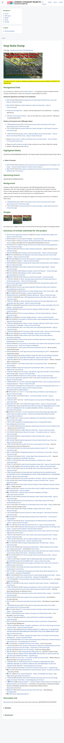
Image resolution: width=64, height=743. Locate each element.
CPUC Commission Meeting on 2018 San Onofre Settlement (35, 313)
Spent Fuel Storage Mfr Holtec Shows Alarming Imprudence (36, 468)
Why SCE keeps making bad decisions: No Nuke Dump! (33, 543)
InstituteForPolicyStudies (14, 410)
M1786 (10, 105)
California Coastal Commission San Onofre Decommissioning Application (37, 245)
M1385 (10, 645)
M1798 (10, 639)
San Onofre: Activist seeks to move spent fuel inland (33, 363)
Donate (61, 2)
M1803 (11, 382)
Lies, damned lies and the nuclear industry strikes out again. (35, 593)
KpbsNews (17, 337)
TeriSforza (22, 345)
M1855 (10, 319)
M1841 (11, 456)
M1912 (11, 255)
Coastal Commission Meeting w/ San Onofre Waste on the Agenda (37, 418)
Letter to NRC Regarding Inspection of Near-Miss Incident (35, 297)
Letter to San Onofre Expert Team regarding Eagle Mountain (35, 327)
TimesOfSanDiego (18, 615)
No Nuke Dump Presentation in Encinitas (30, 478)
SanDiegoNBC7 (11, 519)
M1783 (11, 444)
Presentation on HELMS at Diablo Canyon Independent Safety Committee (38, 319)
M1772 (11, 464)
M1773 (11, 460)
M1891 (11, 279)
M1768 (10, 480)
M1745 (11, 134)
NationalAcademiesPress (14, 688)
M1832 (11, 335)
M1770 (11, 468)
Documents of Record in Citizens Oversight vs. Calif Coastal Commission (38, 128)
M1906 (10, 327)
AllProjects (8, 16)
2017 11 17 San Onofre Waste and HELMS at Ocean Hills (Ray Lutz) (38, 392)
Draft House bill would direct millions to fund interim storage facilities (38, 621)
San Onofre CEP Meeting (25, 239)
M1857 (10, 386)
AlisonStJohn (10, 337)
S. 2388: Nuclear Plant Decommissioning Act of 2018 (32, 347)
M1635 (10, 597)
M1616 (10, 621)
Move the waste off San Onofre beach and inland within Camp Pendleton (38, 263)
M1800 (11, 678)
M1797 (10, 422)
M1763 (10, 478)
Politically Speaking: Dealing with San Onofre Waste (33, 517)
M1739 (11, 563)
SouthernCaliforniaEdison (19, 167)
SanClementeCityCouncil (14, 502)
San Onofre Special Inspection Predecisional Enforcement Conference (37, 287)
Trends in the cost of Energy (26, 649)
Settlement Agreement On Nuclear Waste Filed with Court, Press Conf (37, 100)
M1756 (10, 128)
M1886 (11, 291)
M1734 (10, 547)
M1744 (11, 555)
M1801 (11, 661)
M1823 (11, 376)
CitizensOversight (17, 102)
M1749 (10, 169)
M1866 (10, 313)
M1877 (11, 297)
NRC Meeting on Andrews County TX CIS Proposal (32, 271)
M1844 (11, 331)
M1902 (10, 271)
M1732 (11, 617)
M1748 (10, 165)
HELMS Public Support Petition (31, 404)
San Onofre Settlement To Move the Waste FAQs (32, 105)
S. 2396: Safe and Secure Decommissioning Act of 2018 (34, 351)
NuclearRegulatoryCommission (16, 275)
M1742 (10, 601)
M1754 (11, 587)
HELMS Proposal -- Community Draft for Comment (33, 396)
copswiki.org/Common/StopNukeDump (21, 50)
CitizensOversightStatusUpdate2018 (18, 283)
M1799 (10, 579)
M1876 (11, 690)
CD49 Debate (22, 293)
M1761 (11, 521)
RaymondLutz (35, 647)
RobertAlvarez (48, 408)
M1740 (10, 567)
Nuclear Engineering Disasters (20, 694)
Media (50, 2)
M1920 (10, 253)
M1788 (10, 430)
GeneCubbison (52, 517)
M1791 (10, 674)
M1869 (10, 309)
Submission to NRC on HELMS (28, 376)
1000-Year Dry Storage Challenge (16, 116)
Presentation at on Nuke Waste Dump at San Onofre (33, 504)
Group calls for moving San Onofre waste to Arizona (34, 583)
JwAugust (18, 573)
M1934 (10, 239)
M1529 (11, 668)
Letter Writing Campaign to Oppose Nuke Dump (32, 508)
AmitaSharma (32, 553)
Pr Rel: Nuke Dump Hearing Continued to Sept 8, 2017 (33, 448)
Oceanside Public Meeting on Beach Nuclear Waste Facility (36, 496)
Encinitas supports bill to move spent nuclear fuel (32, 597)
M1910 (10, 293)
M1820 (11, 355)
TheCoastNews (11, 365)
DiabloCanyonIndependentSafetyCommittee (41, 414)
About (55, 2)
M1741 (11, 583)
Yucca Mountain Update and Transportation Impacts (34, 359)
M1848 (10, 412)
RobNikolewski (11, 341)
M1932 (10, 241)
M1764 (11, 488)
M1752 (10, 670)
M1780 (10, 448)
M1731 (11, 559)
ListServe (8, 702)
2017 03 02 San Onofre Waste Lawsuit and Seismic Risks (35, 555)
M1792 (10, 657)
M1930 (9, 245)
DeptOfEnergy (20, 428)
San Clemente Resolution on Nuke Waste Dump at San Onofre (37, 500)
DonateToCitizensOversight (19, 144)
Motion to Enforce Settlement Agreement (31, 249)
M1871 (11, 301)
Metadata (8, 708)
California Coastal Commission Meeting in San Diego (33, 492)
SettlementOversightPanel (14, 110)
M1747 (11, 535)
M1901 (10, 273)
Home (6, 14)
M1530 (11, 653)
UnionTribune (19, 171)
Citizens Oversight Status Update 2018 (46, 283)
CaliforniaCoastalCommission (15, 494)
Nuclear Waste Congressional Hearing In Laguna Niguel (34, 267)
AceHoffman (56, 593)
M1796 (10, 426)
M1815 (10, 363)
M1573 (11, 625)
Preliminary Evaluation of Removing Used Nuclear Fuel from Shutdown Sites (39, 426)
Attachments (9, 715)
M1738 (11, 575)
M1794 (10, 418)
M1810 (10, 368)
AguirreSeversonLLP (13, 126)
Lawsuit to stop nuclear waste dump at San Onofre (41, 124)
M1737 (10, 571)
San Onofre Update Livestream (28, 317)
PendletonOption (28, 91)
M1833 (10, 339)
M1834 (10, 343)
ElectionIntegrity (9, 31)
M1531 (11, 635)
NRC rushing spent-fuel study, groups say (30, 651)
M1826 (9, 347)
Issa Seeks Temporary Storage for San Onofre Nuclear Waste (35, 613)
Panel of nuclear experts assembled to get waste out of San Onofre (37, 339)
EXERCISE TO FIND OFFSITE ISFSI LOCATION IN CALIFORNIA (36, 617)
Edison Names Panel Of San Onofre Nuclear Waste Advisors (36, 335)
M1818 (11, 359)
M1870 (11, 305)
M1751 (10, 525)
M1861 (11, 317)
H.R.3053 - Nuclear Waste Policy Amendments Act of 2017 (35, 456)
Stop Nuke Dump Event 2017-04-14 (28, 525)
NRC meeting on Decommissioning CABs (30, 253)
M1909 (10, 267)
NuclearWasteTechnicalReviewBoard (17, 390)
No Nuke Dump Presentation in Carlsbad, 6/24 (32, 460)
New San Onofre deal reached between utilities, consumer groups (36, 368)
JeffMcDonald (11, 171)
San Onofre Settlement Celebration (28, 430)
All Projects (44, 3)
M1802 (10, 649)
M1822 (11, 372)
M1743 (10, 609)
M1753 (10, 643)
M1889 (10, 287)
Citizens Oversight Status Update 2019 (46, 235)
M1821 (11, 400)
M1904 (10, 694)
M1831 (11, 333)
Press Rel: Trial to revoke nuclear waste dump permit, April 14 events (38, 535)
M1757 (10, 504)
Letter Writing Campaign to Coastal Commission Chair (33, 480)
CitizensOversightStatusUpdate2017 (18, 378)
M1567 (11, 629)
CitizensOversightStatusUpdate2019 (18, 235)
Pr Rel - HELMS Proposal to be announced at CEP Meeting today (37, 400)
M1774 (10, 452)
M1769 (11, 472)
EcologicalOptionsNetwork (14, 416)
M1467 (10, 651)
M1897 (11, 277)
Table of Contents (10, 160)
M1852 (11, 323)
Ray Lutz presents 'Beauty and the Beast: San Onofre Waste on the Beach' (39, 241)
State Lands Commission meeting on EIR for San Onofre (34, 309)
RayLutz (9, 102)
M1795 (11, 396)
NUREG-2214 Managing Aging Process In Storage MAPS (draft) (34, 422)
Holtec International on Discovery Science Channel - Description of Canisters (39, 670)
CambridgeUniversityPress (24, 660)
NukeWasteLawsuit (14, 124)
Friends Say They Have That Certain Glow (31, 690)
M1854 (11, 406)
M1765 (10, 466)
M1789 (10, 432)
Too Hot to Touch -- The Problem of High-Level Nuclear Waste (31, 657)
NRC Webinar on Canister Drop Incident (31, 277)
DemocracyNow (24, 490)
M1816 (11, 392)
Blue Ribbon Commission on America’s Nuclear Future (33, 668)
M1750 (10, 551)
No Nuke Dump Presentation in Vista (29, 466)
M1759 (10, 508)
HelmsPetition (12, 404)
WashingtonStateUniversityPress (20, 676)
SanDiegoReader (12, 692)
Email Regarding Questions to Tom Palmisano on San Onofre (35, 452)
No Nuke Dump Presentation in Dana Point (31, 464)
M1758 (10, 517)
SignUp (26, 146)
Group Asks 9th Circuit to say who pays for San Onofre (34, 444)
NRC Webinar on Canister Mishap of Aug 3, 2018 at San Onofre (37, 291)
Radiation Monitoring (33, 295)
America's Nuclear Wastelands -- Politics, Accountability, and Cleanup (34, 674)
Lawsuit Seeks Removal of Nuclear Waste (30, 601)
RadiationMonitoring (14, 295)
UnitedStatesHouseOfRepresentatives (23, 458)
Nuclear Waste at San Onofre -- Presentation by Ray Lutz (34, 432)
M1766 (11, 484)
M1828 (10, 351)
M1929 (11, 249)
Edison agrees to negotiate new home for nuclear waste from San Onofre (39, 169)
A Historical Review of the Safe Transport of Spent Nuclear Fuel (36, 579)
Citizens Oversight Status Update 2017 (46, 378)
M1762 (10, 492)
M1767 (10, 543)
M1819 (12, 682)
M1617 (10, 613)
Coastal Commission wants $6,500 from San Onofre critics (35, 567)
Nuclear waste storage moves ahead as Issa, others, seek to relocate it (39, 563)
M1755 (11, 496)
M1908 (10, 263)
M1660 (10, 593)
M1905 (10, 259)
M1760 (11, 500)
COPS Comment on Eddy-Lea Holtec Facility (31, 331)
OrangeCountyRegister (32, 345)
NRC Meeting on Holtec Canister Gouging (30, 273)
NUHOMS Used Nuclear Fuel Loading (29, 643)
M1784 (10, 100)
